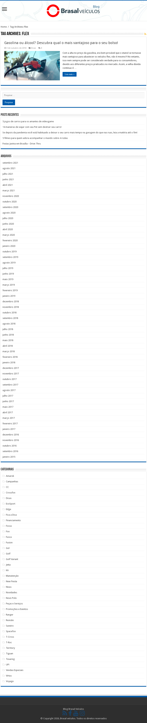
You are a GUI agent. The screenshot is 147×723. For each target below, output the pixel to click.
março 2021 (9, 190)
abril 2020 (8, 229)
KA (7, 570)
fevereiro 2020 (10, 240)
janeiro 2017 (9, 429)
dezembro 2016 (11, 434)
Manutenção (12, 575)
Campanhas (12, 481)
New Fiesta (11, 581)
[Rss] (64, 713)
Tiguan (9, 653)
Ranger (9, 614)
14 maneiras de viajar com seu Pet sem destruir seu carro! (32, 127)
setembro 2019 (10, 257)
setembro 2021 (10, 162)
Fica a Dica (11, 514)
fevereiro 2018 (10, 357)
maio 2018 (8, 340)
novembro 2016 (11, 440)
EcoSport (10, 503)
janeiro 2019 (9, 296)
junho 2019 (8, 273)
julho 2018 (8, 329)
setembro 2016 (10, 451)
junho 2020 (8, 223)
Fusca (9, 537)
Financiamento (13, 520)
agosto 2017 (9, 390)
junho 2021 (8, 179)
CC (7, 487)
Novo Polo (11, 598)
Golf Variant (12, 559)
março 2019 (9, 284)
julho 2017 (8, 395)
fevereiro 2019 (10, 290)
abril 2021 (8, 185)
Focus (9, 526)
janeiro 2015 (9, 456)
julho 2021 (8, 174)
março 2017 (9, 418)
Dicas (33, 48)
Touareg (10, 659)
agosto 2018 (9, 323)
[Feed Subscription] (145, 34)
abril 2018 (8, 345)
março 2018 (9, 351)
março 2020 (9, 235)
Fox (8, 531)
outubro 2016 (9, 445)
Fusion (9, 542)
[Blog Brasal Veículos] (73, 10)
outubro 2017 (9, 379)
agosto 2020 (9, 212)
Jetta (8, 564)
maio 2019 (8, 279)
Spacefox (11, 631)
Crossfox (10, 492)
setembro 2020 (10, 207)
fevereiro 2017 (10, 423)
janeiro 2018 (9, 362)
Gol (8, 548)
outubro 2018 (9, 312)
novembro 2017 (11, 373)
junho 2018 (8, 334)
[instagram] (82, 713)
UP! (7, 664)
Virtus (9, 675)
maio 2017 (8, 407)
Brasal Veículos (76, 709)
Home (4, 26)
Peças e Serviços (14, 603)
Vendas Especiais (14, 670)
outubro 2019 (9, 251)
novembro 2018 (11, 307)
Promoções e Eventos (17, 609)
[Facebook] (70, 713)
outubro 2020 (9, 201)
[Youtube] (76, 713)
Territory (10, 648)
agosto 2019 (9, 262)
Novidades (11, 592)
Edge (8, 509)
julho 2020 (8, 218)
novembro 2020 (11, 196)
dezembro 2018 (11, 301)
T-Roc (9, 642)
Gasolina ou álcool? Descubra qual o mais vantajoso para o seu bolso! (61, 43)
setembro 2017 (10, 384)
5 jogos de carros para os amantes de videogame (28, 121)
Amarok (10, 476)
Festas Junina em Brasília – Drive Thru (22, 143)
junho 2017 (8, 401)
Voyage (10, 681)
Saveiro (10, 625)
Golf (8, 553)
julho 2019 (8, 268)
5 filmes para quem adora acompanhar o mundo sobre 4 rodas (35, 138)
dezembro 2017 (11, 368)
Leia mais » (69, 74)
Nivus (8, 587)
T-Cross (10, 636)
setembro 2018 (10, 318)
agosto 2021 (9, 168)
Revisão (10, 620)
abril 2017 (8, 412)
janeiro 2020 (9, 246)
